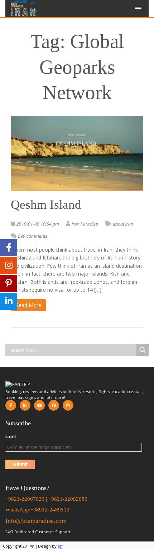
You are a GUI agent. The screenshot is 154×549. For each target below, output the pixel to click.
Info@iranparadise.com (36, 520)
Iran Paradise (84, 224)
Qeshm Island (46, 205)
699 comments (32, 236)
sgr (60, 546)
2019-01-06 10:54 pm (37, 224)
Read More (28, 305)
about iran (122, 224)
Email (12, 436)
